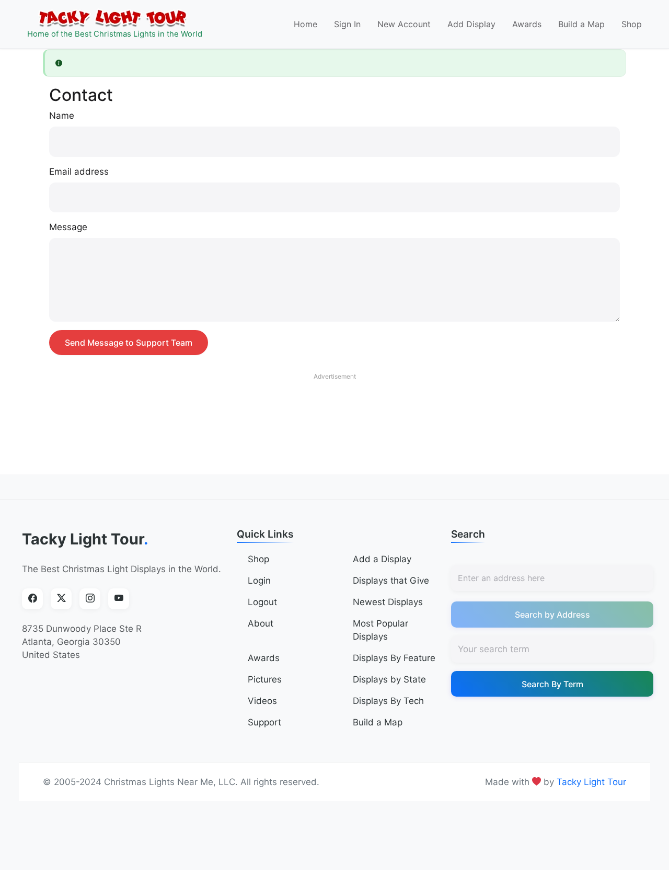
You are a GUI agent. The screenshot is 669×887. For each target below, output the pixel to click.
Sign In (347, 24)
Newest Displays (388, 602)
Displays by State (389, 679)
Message (68, 227)
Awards (526, 24)
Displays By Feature (394, 658)
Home (305, 24)
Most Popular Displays (380, 630)
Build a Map (581, 24)
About (260, 623)
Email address (79, 171)
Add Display (471, 24)
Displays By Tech (388, 701)
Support (264, 722)
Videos (262, 701)
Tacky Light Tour (85, 539)
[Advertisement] (334, 409)
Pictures (265, 679)
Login (259, 580)
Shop (631, 24)
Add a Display (382, 559)
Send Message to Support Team (128, 342)
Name (61, 115)
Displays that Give (391, 580)
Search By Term (552, 684)
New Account (404, 24)
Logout (262, 602)
